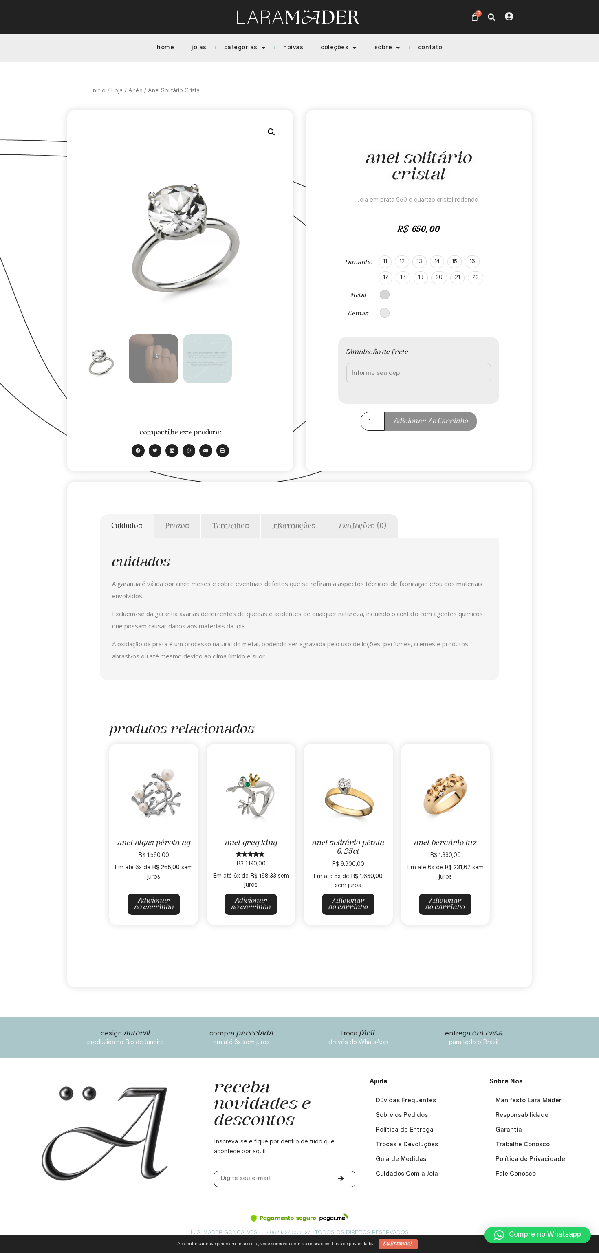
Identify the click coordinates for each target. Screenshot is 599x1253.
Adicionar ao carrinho (430, 421)
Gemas (358, 313)
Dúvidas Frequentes (406, 1100)
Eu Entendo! (398, 1243)
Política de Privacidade (530, 1159)
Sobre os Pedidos (402, 1115)
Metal (358, 295)
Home (165, 48)
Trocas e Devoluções (407, 1144)
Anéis (135, 91)
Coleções (334, 48)
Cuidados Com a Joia (407, 1174)
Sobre (383, 48)
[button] (491, 17)
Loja (117, 91)
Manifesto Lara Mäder (528, 1100)
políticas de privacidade (348, 1244)
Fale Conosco (515, 1174)
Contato (430, 48)
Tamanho (358, 262)
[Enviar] (341, 1179)
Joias (199, 48)
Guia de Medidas (401, 1159)
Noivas (293, 48)
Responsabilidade (521, 1115)
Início (99, 91)
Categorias (241, 48)
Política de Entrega (405, 1130)
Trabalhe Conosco (522, 1144)
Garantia (508, 1130)
